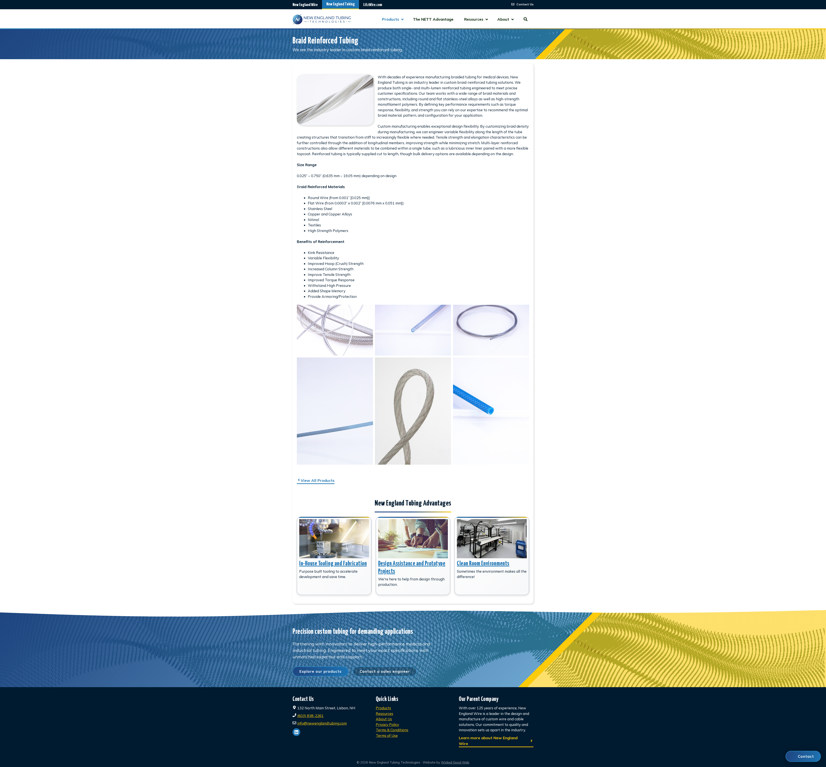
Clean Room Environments (483, 564)
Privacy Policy (387, 724)
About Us (384, 719)
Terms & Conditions (392, 730)
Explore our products (320, 671)
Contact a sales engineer (385, 671)
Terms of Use (387, 735)
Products (383, 708)
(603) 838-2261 (310, 715)
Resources (384, 713)
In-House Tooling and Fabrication (333, 564)
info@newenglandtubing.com (322, 723)
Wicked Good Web (455, 762)
